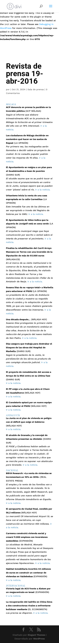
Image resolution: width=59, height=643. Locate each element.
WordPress (39, 638)
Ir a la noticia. (42, 189)
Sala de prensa (36, 89)
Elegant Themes (36, 635)
